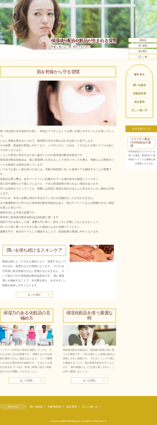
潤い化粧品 (139, 85)
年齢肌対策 (139, 93)
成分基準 (139, 101)
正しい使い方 (139, 110)
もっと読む (34, 294)
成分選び (142, 51)
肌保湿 (142, 40)
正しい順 (142, 56)
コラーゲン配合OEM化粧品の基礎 (140, 142)
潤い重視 (142, 45)
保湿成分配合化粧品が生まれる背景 (84, 40)
